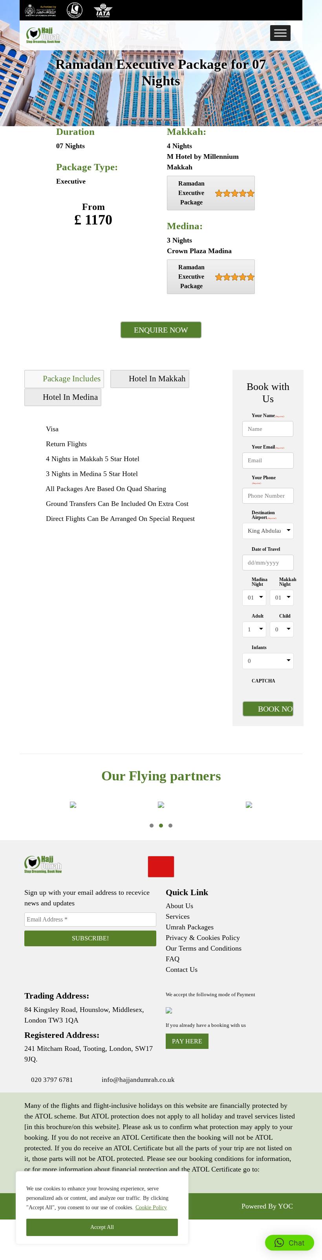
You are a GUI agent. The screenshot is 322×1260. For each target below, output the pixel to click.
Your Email (268, 447)
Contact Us (182, 969)
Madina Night (259, 582)
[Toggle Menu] (280, 33)
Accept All (102, 1227)
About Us (179, 906)
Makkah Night (287, 582)
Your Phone (264, 479)
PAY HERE (187, 1041)
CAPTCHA (263, 681)
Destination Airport (264, 515)
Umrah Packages (190, 927)
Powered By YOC (267, 1206)
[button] (151, 826)
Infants (259, 647)
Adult (257, 616)
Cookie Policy (151, 1207)
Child (285, 616)
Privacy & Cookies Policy (203, 938)
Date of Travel (266, 549)
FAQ (172, 959)
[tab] (64, 379)
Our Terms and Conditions (204, 948)
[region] (102, 1207)
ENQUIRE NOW (161, 330)
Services (178, 916)
